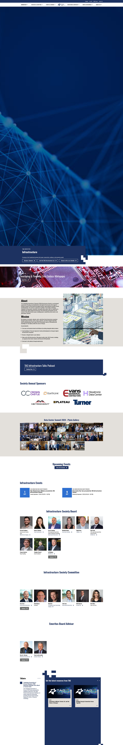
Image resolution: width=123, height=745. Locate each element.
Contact (52, 557)
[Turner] (82, 402)
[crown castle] (30, 393)
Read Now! (24, 280)
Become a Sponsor (28, 260)
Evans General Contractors (53, 534)
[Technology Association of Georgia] (61, 5)
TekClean (78, 532)
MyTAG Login (95, 1)
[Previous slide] (97, 680)
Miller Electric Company (24, 534)
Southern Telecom (37, 656)
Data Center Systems (66, 532)
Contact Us (101, 1)
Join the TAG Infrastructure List (47, 260)
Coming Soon (29, 369)
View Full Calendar (60, 467)
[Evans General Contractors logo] (72, 393)
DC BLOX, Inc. (92, 534)
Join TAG (90, 1)
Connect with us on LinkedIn (68, 260)
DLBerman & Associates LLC (25, 656)
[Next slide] (99, 680)
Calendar (86, 1)
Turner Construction (38, 532)
